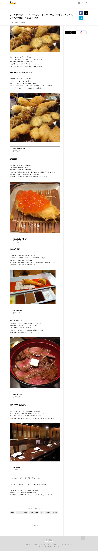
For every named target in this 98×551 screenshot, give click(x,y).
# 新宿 (36, 512)
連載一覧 (28, 544)
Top (10, 7)
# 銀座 (42, 512)
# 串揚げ (12, 512)
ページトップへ (83, 538)
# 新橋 (31, 512)
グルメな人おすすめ (18, 7)
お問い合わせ (34, 544)
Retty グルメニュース (13, 2)
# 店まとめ (55, 512)
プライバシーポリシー (63, 544)
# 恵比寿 (48, 512)
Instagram (86, 3)
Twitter (83, 3)
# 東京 (25, 512)
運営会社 (49, 544)
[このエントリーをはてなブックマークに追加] (81, 18)
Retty (70, 544)
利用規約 (55, 544)
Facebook (79, 3)
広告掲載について (42, 544)
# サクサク (19, 512)
